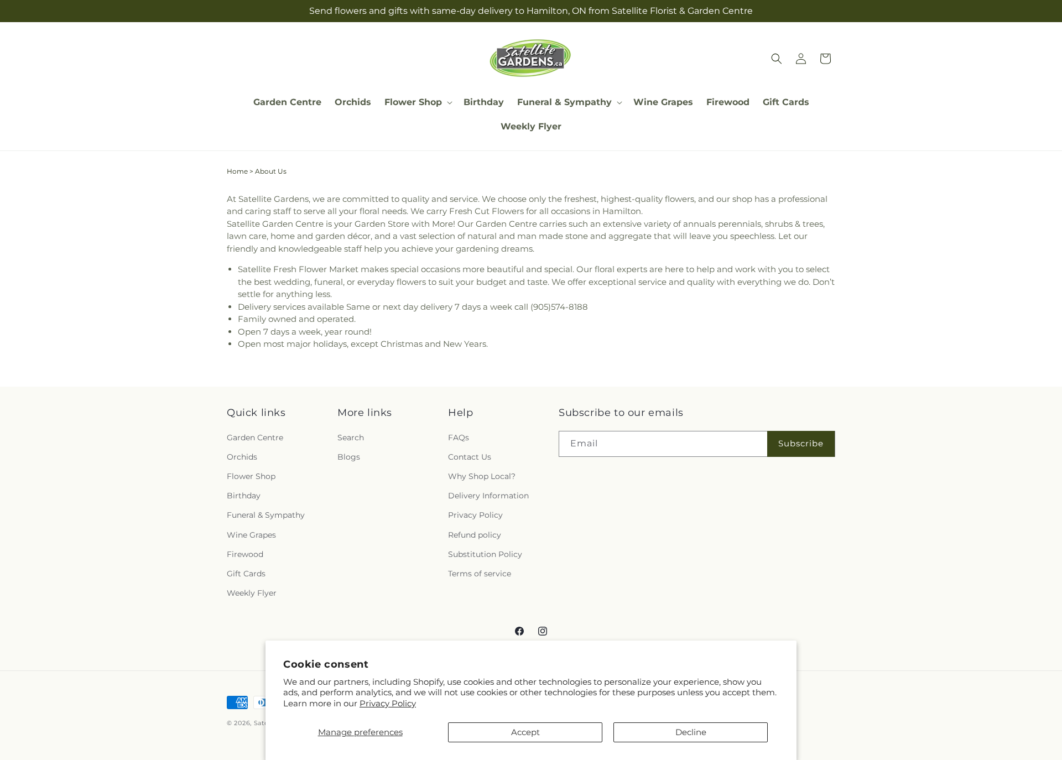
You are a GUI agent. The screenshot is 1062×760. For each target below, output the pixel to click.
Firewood (245, 554)
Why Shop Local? (482, 476)
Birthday (244, 496)
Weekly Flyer (252, 593)
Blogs (348, 457)
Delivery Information (488, 496)
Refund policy (474, 534)
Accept (525, 732)
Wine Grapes (251, 534)
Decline (690, 732)
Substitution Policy (485, 554)
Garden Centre (255, 438)
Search (350, 438)
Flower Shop (251, 476)
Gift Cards (246, 574)
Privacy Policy (388, 703)
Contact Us (469, 457)
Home (237, 171)
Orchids (242, 457)
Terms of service (479, 574)
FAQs (458, 438)
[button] (417, 102)
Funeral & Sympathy (266, 515)
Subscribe (801, 443)
